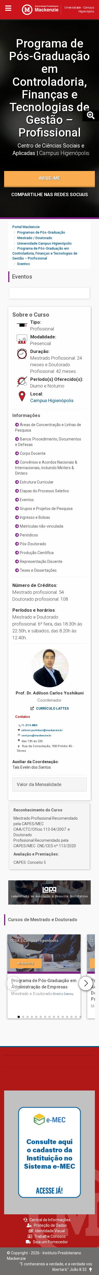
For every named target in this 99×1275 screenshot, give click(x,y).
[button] (19, 1017)
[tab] (49, 784)
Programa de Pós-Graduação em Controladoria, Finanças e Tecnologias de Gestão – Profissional (49, 88)
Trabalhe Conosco (50, 1236)
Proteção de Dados (50, 1225)
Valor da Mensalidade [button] (39, 784)
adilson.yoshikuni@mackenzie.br (41, 730)
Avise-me (49, 178)
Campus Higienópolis (51, 400)
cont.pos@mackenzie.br (36, 735)
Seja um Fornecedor (50, 1242)
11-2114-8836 (29, 725)
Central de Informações (49, 1220)
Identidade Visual (50, 1231)
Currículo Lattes (52, 708)
